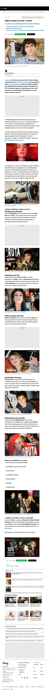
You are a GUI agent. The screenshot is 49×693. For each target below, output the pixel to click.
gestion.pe (21, 686)
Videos (41, 664)
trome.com (33, 686)
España (16, 566)
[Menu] (2, 8)
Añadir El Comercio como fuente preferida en (33, 17)
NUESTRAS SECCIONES (37, 662)
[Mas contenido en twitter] (24, 678)
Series (12, 566)
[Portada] (6, 665)
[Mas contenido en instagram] (27, 678)
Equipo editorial (5, 666)
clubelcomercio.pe (14, 686)
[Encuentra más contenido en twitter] (9, 34)
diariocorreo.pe (40, 686)
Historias (35, 677)
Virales (35, 674)
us (34, 667)
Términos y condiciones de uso (24, 662)
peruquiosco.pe (6, 689)
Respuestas (36, 664)
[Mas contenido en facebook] (22, 678)
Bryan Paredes (10, 73)
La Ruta (8, 566)
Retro (41, 671)
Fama (35, 671)
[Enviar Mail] (5, 73)
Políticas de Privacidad (22, 664)
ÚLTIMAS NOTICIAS (10, 626)
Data (41, 667)
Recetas (42, 674)
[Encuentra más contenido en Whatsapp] (12, 34)
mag (11, 689)
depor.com (27, 686)
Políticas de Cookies (22, 667)
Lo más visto (9, 570)
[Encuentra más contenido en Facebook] (6, 34)
